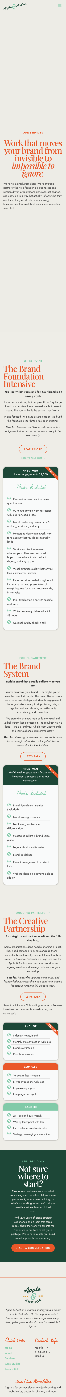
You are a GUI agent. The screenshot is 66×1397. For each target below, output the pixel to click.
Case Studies (12, 1364)
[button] (60, 6)
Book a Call (12, 1369)
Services (10, 1358)
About (8, 1353)
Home (8, 1348)
